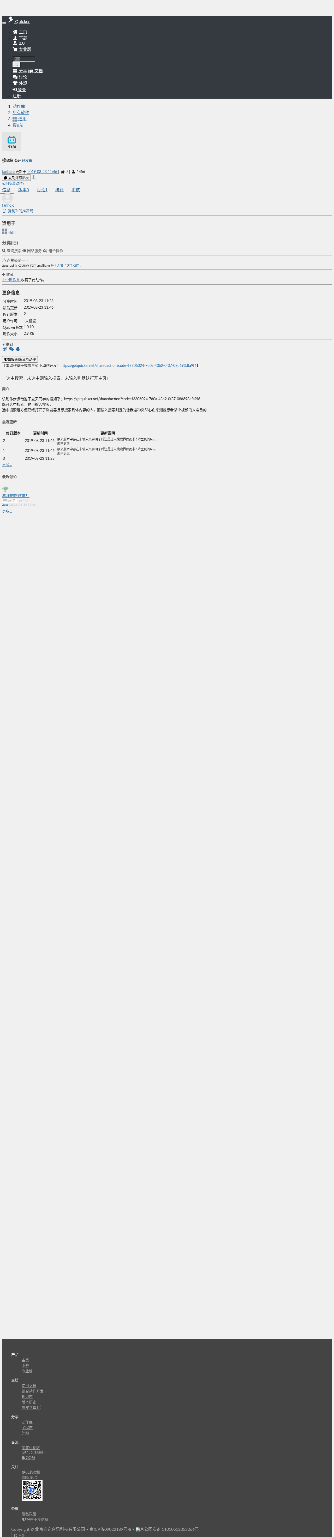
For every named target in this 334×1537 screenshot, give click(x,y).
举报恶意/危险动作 (22, 360)
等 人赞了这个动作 (65, 265)
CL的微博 (32, 1472)
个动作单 (11, 280)
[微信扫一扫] (12, 349)
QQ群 (30, 1458)
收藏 (9, 275)
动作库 (19, 106)
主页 (22, 32)
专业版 (24, 49)
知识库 (27, 1397)
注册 (17, 96)
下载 (22, 38)
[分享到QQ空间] (18, 349)
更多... (7, 465)
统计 (59, 190)
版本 (23, 190)
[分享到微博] (5, 349)
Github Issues (32, 1452)
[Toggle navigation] (4, 23)
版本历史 (29, 1402)
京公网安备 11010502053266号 (169, 1529)
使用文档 (29, 1386)
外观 (25, 1433)
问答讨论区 (31, 1448)
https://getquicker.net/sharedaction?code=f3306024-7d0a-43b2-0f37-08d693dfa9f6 (128, 366)
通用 (11, 233)
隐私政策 (29, 1514)
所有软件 (21, 113)
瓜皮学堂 (29, 1408)
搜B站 (18, 125)
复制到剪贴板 (18, 178)
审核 (75, 190)
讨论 (42, 190)
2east (6, 504)
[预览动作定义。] (34, 178)
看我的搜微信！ (15, 496)
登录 (21, 90)
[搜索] (17, 64)
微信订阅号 (29, 1477)
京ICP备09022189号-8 (110, 1529)
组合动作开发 (33, 1391)
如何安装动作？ (14, 184)
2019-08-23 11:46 (42, 172)
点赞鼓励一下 (17, 260)
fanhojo (8, 172)
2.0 (21, 43)
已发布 (27, 161)
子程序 (27, 1428)
